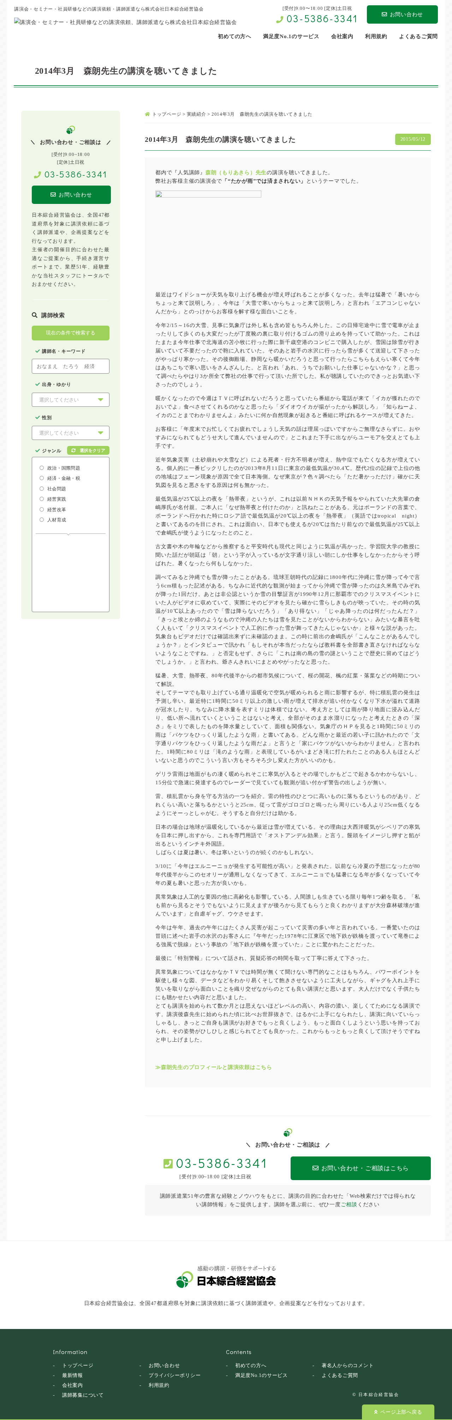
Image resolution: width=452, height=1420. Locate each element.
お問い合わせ (406, 14)
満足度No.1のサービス (261, 1375)
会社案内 (72, 1385)
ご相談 (349, 1204)
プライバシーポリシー (175, 1375)
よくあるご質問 (340, 1375)
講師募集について (83, 1395)
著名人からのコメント (348, 1365)
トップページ (78, 1365)
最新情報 (72, 1375)
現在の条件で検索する (70, 333)
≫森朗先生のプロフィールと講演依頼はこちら (213, 1067)
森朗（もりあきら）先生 (236, 172)
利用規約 (159, 1385)
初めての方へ (251, 1365)
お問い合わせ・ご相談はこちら (365, 1168)
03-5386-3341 (322, 18)
